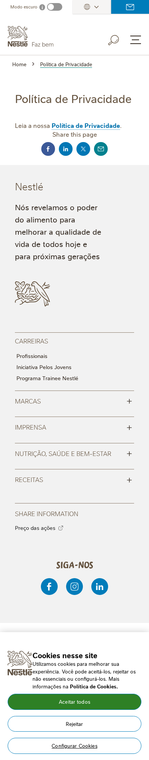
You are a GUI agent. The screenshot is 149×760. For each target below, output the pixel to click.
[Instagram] (74, 586)
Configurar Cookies (74, 745)
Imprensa (73, 426)
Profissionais (31, 355)
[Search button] (118, 39)
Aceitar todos (74, 701)
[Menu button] (136, 40)
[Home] (48, 36)
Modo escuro (23, 7)
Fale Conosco (130, 7)
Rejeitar (74, 723)
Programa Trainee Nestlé (47, 377)
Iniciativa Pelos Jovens (43, 366)
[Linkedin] (99, 586)
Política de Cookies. (94, 686)
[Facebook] (49, 586)
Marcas (73, 400)
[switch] (54, 7)
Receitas (73, 479)
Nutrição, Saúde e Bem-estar (73, 453)
